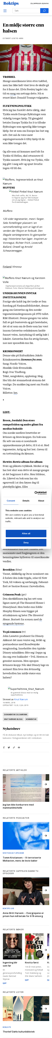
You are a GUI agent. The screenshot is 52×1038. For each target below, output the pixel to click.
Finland (7, 266)
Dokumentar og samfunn (15, 714)
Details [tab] (26, 501)
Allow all (26, 533)
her (15, 392)
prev (6, 784)
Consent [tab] (11, 501)
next (45, 784)
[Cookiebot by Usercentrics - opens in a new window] (35, 493)
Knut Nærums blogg (13, 719)
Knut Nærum (21, 699)
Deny (26, 542)
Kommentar (31, 719)
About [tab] (41, 501)
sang (13, 93)
